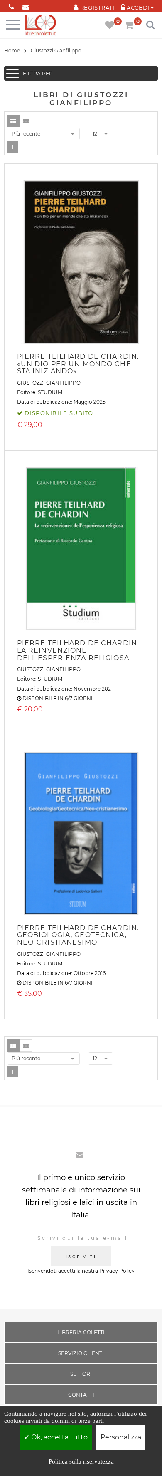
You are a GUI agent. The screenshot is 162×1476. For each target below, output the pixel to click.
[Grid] (26, 121)
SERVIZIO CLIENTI (81, 1353)
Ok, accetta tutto (58, 1437)
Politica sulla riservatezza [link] (81, 1461)
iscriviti (81, 1256)
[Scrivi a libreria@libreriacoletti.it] (26, 5)
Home (12, 50)
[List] (13, 121)
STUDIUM (50, 392)
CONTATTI (81, 1395)
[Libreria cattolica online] (40, 26)
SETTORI (81, 1374)
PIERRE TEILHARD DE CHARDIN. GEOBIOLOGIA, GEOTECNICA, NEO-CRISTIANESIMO (78, 935)
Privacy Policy (117, 1271)
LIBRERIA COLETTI (81, 1332)
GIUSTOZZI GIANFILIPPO (49, 383)
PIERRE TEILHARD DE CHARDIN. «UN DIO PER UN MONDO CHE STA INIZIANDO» (78, 364)
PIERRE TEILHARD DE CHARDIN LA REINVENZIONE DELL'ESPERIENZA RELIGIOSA (77, 650)
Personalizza (121, 1437)
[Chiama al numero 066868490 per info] (11, 5)
